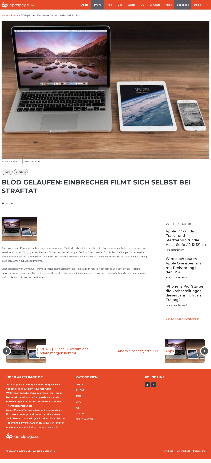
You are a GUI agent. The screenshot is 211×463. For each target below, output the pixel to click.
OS (142, 4)
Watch (131, 4)
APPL (79, 384)
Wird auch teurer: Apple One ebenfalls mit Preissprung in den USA (183, 265)
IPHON (79, 390)
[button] (207, 5)
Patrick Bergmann (175, 249)
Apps (169, 4)
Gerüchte (154, 4)
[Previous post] (6, 351)
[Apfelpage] (18, 5)
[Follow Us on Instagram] (153, 384)
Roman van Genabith (176, 277)
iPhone (98, 4)
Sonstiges (183, 4)
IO (77, 407)
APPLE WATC (83, 419)
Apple (84, 4)
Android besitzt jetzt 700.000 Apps (146, 351)
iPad (109, 4)
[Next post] (204, 351)
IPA (77, 396)
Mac (119, 4)
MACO (79, 413)
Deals (197, 4)
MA (77, 401)
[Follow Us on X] (147, 384)
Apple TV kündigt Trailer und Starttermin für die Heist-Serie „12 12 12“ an (186, 238)
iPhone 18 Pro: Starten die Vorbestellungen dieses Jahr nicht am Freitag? (185, 293)
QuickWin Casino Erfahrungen (182, 318)
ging (29, 252)
